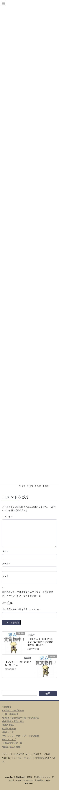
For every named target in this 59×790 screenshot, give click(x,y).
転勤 (39, 485)
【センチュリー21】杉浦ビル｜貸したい (18, 663)
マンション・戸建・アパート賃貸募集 (21, 735)
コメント (7, 516)
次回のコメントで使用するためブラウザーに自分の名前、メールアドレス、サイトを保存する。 (27, 593)
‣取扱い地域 (8, 724)
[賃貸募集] (13, 642)
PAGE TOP (54, 763)
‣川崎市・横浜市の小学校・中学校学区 (20, 717)
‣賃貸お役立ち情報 (11, 746)
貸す (23, 485)
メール (6, 563)
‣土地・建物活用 (10, 713)
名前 (5, 551)
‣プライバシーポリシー (13, 710)
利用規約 (39, 757)
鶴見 (47, 485)
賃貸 (31, 485)
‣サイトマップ (9, 739)
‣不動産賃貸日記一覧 (12, 742)
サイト (5, 575)
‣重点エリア (8, 732)
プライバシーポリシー (22, 757)
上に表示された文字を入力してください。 (22, 609)
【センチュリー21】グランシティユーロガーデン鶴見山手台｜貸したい (40, 641)
